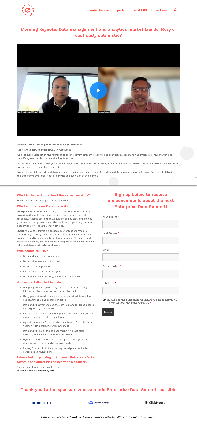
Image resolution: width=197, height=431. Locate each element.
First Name (110, 216)
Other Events (160, 10)
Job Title (109, 283)
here (53, 367)
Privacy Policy (76, 417)
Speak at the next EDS (131, 10)
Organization (111, 266)
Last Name (110, 233)
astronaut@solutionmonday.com (35, 370)
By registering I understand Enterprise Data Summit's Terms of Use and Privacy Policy (142, 301)
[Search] (174, 10)
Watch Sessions (100, 10)
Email (107, 249)
